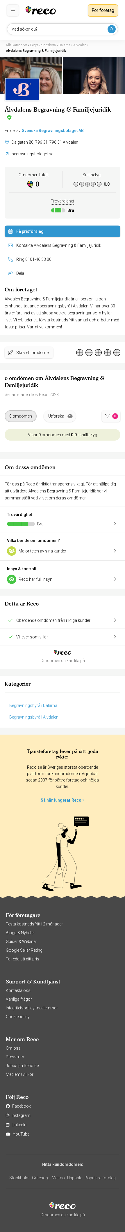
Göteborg (40, 1177)
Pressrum (15, 1057)
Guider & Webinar (21, 941)
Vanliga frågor (19, 999)
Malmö (58, 1177)
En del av (44, 130)
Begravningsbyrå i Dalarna (33, 705)
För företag (103, 10)
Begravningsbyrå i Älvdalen (33, 717)
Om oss (13, 1048)
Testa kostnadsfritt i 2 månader (34, 924)
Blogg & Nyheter (20, 932)
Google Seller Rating (24, 950)
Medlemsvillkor (19, 1074)
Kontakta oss (18, 990)
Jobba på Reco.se (22, 1065)
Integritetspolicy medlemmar (32, 1008)
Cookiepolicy (18, 1016)
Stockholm (19, 1177)
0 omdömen (20, 416)
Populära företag (100, 1177)
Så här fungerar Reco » (62, 800)
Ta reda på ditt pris (22, 959)
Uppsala (74, 1177)
